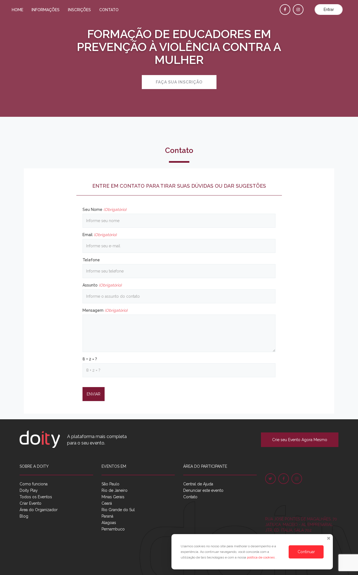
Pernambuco (113, 529)
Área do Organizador (39, 510)
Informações (46, 10)
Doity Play (29, 490)
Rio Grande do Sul (118, 510)
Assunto (102, 285)
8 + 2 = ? (90, 359)
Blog (24, 516)
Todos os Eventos (36, 497)
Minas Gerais (113, 497)
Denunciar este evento (203, 490)
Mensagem (105, 310)
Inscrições (79, 10)
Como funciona (34, 484)
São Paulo (110, 484)
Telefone (91, 260)
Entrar (329, 9)
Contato (109, 10)
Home (17, 10)
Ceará (107, 503)
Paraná (107, 516)
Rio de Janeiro (115, 490)
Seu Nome (104, 209)
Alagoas (109, 522)
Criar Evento (30, 503)
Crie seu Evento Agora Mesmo (299, 439)
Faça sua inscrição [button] (179, 82)
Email (100, 234)
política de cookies (261, 557)
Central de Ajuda (198, 484)
